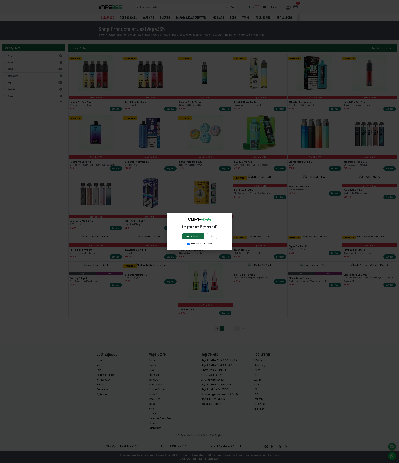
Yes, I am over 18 (193, 236)
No (212, 236)
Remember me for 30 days (201, 243)
